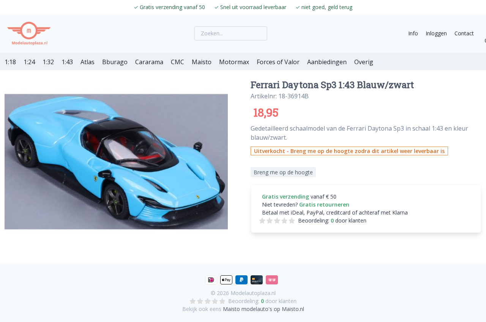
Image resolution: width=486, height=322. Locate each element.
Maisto (201, 62)
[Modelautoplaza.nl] (29, 33)
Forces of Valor (278, 62)
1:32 (48, 62)
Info (413, 33)
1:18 (10, 62)
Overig (363, 62)
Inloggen (436, 33)
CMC (177, 62)
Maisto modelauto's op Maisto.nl (263, 309)
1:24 (29, 62)
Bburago (115, 62)
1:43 (67, 62)
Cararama (149, 62)
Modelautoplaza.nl (253, 293)
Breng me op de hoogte (283, 172)
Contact (464, 33)
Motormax (234, 62)
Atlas (87, 62)
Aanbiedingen (327, 62)
